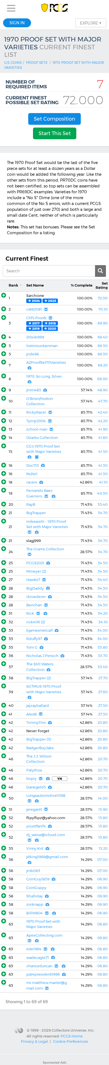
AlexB (31, 714)
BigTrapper (36, 513)
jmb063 (33, 871)
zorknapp (34, 904)
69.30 (103, 346)
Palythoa (34, 770)
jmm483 (33, 390)
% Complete (82, 285)
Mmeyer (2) (36, 571)
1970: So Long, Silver (44, 376)
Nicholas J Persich (42, 656)
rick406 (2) (35, 622)
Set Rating (102, 285)
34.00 (102, 630)
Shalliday (34, 896)
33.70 (103, 656)
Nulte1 (31, 474)
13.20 (103, 848)
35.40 (103, 504)
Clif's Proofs (36, 318)
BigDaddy (35, 588)
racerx (31, 482)
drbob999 (35, 337)
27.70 (103, 678)
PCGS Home (72, 1036)
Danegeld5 (36, 787)
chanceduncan (39, 966)
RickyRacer (36, 412)
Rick (30, 613)
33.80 (103, 647)
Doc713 (32, 465)
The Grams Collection (45, 549)
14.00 (103, 798)
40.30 (102, 493)
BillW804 (34, 913)
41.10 (103, 482)
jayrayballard (37, 706)
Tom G (31, 647)
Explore (91, 23)
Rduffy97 (34, 639)
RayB (30, 504)
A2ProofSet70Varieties (46, 362)
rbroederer (36, 597)
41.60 (103, 438)
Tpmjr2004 (36, 421)
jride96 (32, 354)
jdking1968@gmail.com (47, 857)
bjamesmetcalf (39, 630)
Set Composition (54, 119)
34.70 (103, 513)
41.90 (103, 429)
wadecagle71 (37, 958)
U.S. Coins (13, 62)
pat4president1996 (43, 974)
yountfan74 (36, 826)
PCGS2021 (35, 563)
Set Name (35, 285)
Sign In (17, 22)
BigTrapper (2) (38, 678)
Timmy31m (36, 722)
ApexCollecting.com (44, 935)
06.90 (102, 879)
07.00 (102, 860)
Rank (13, 285)
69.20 (103, 365)
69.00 (102, 379)
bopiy (31, 778)
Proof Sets (36, 62)
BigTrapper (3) (38, 739)
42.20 (103, 421)
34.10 (103, 622)
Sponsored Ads (54, 1062)
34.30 (103, 588)
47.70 (103, 401)
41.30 (103, 465)
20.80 (103, 722)
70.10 (103, 309)
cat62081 (34, 309)
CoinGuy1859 (37, 879)
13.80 (103, 818)
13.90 (103, 809)
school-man (36, 429)
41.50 (103, 452)
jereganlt (34, 809)
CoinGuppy (36, 888)
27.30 (103, 714)
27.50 (103, 706)
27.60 (103, 692)
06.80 (102, 924)
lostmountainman (42, 346)
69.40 (103, 337)
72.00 (103, 298)
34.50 (103, 563)
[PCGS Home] (54, 8)
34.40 (103, 580)
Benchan (34, 605)
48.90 (103, 390)
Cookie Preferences (70, 1041)
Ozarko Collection (42, 438)
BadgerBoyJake (40, 748)
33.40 (103, 667)
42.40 (103, 412)
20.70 (103, 759)
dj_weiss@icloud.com (45, 835)
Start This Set (55, 133)
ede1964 (33, 949)
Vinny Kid (34, 848)
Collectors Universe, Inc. (73, 1030)
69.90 (103, 323)
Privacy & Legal (34, 1041)
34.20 (103, 613)
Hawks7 (33, 580)
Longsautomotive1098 (45, 795)
